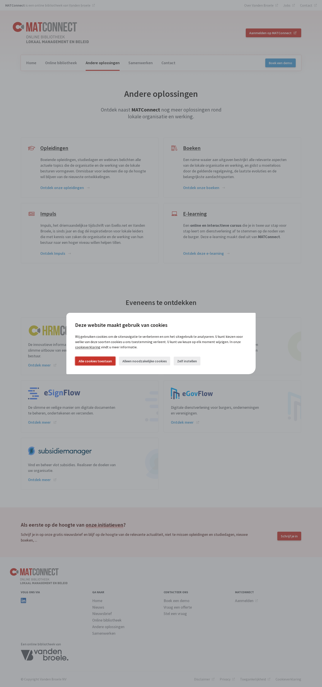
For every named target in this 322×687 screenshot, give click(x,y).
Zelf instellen (187, 361)
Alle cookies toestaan (95, 361)
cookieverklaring (87, 347)
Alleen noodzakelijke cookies (144, 361)
